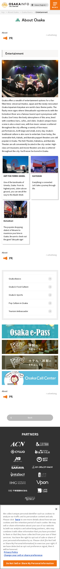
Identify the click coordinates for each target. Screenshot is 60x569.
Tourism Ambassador (18, 311)
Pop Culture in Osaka (18, 303)
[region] (30, 537)
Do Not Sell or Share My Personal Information (30, 563)
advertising (52, 255)
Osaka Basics (15, 278)
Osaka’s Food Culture (18, 286)
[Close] (56, 509)
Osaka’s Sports (16, 294)
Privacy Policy (11, 552)
